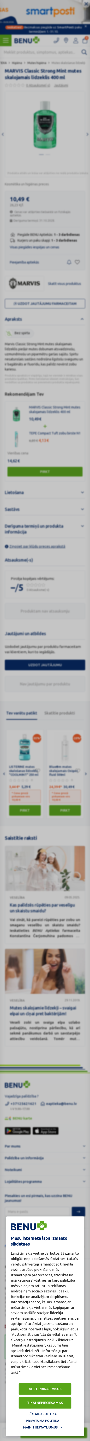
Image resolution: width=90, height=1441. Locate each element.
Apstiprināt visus (45, 1389)
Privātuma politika (42, 1420)
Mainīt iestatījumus (40, 1427)
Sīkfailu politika (43, 1414)
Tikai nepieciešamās (45, 1403)
